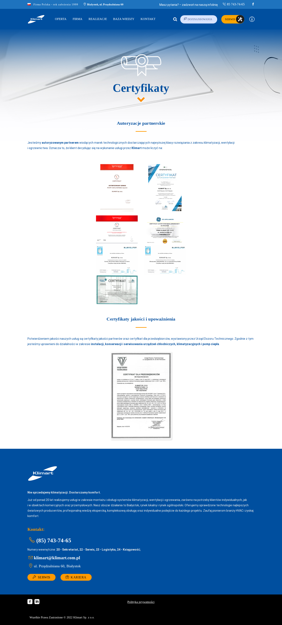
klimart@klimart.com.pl (57, 557)
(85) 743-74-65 (53, 540)
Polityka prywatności (140, 602)
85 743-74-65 (236, 4)
